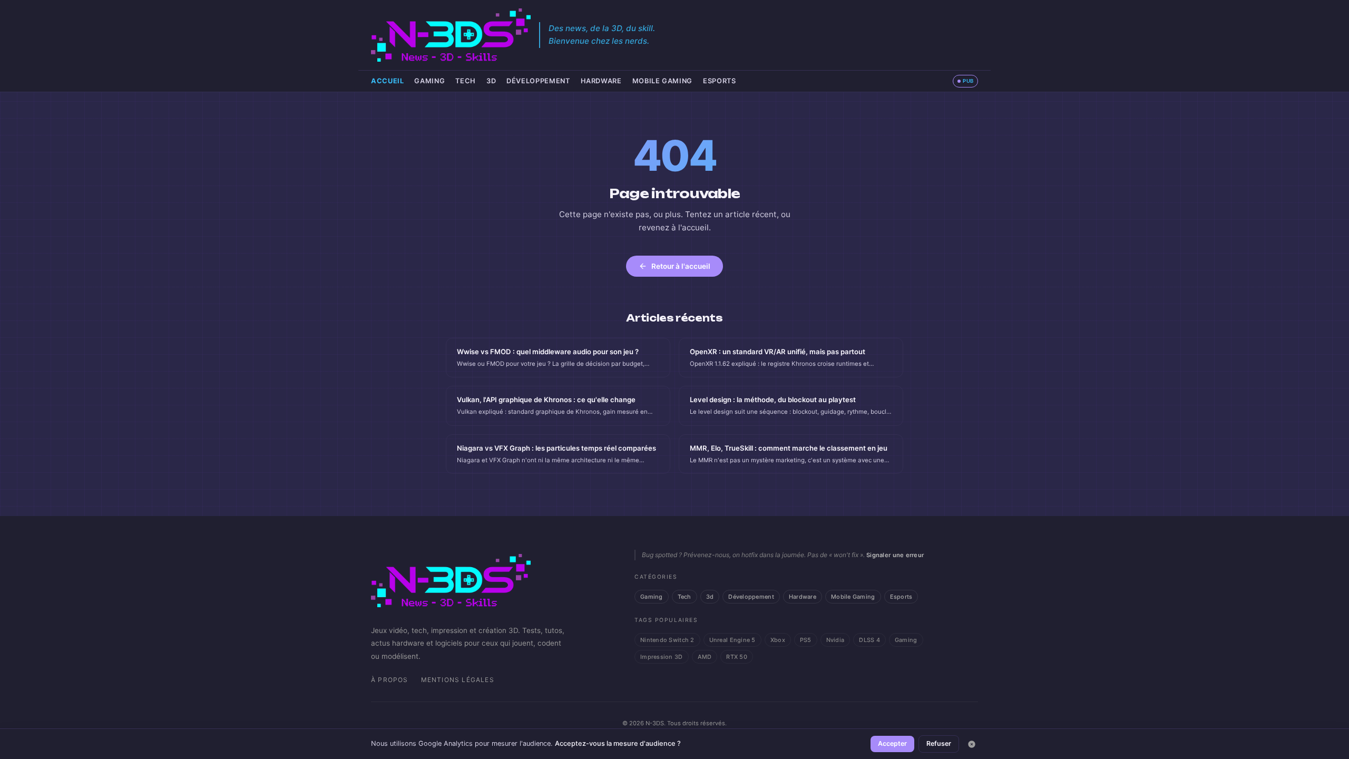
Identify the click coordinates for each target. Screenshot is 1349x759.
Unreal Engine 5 (732, 640)
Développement (538, 81)
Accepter (892, 743)
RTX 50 (736, 656)
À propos (389, 680)
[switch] (965, 81)
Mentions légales (457, 680)
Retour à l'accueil (680, 266)
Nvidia (835, 640)
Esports (719, 81)
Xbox (777, 640)
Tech (465, 81)
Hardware (601, 81)
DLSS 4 (869, 640)
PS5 (806, 640)
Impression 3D (661, 656)
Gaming (429, 81)
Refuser (938, 743)
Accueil (387, 81)
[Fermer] (971, 744)
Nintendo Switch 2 (667, 640)
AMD (705, 656)
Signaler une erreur (895, 555)
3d (491, 81)
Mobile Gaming (662, 81)
